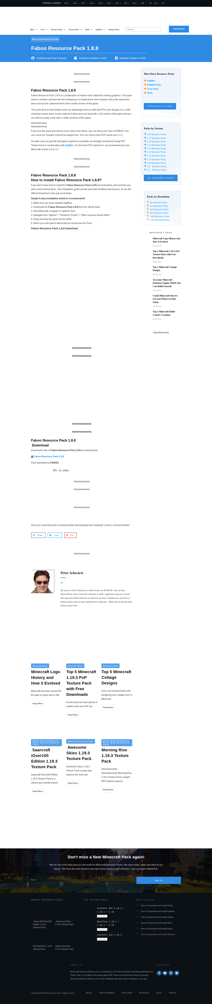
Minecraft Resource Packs (45, 39)
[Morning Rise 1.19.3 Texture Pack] (116, 730)
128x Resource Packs (159, 216)
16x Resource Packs (159, 206)
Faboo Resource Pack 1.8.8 (49, 456)
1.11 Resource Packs (156, 159)
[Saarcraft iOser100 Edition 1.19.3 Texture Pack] (46, 730)
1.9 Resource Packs (156, 166)
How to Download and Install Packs (157, 905)
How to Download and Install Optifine (158, 911)
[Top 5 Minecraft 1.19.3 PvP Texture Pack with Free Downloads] (81, 653)
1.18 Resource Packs (156, 134)
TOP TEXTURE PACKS (95, 900)
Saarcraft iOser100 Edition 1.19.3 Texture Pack (42, 924)
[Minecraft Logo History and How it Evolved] (46, 653)
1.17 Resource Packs (156, 138)
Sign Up (159, 880)
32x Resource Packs (158, 209)
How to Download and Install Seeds (157, 917)
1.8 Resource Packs (156, 170)
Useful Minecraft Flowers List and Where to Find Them (165, 298)
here (120, 135)
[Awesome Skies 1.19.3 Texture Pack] (81, 730)
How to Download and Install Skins (156, 923)
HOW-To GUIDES (145, 900)
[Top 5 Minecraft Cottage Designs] (116, 653)
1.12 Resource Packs (156, 155)
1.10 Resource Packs (156, 163)
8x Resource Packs (158, 202)
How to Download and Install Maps (156, 928)
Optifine (151, 80)
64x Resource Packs (158, 213)
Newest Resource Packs (47, 900)
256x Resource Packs (159, 220)
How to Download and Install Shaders (158, 934)
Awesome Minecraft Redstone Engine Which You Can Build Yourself (167, 283)
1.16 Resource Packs (156, 141)
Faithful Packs (154, 85)
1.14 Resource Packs (156, 148)
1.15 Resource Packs (156, 145)
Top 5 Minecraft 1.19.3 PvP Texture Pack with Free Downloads (166, 254)
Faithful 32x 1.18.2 (109, 935)
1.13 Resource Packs (156, 152)
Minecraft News (40, 666)
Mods (150, 93)
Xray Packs (152, 89)
